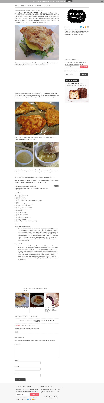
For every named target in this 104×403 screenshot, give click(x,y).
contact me (35, 397)
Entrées (25, 316)
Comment (17, 344)
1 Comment (34, 316)
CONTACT (55, 398)
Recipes (30, 6)
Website (17, 373)
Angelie (17, 325)
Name (17, 360)
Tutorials (38, 6)
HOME (46, 396)
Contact (48, 6)
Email (17, 366)
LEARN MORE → (80, 34)
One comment (37, 10)
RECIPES (56, 396)
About (23, 6)
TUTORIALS (48, 398)
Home (17, 6)
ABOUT (51, 396)
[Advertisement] (37, 79)
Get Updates (69, 1)
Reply (16, 332)
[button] (56, 186)
